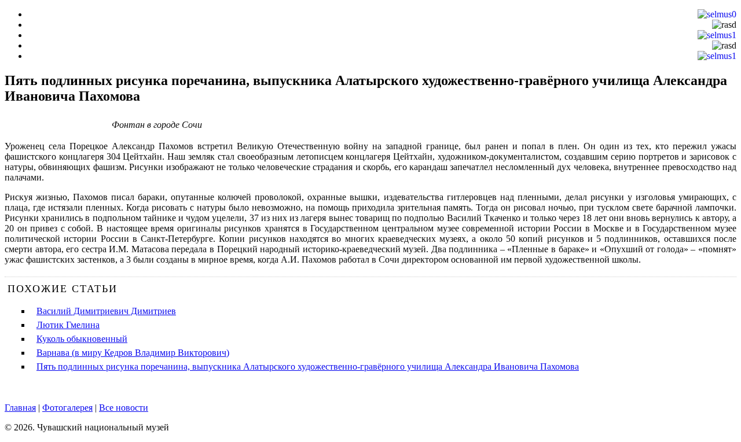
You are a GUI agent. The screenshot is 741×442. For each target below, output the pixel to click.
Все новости (123, 407)
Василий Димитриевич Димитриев (106, 311)
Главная (20, 407)
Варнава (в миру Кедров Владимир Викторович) (132, 353)
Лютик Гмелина (68, 325)
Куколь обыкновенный (81, 339)
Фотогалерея (67, 407)
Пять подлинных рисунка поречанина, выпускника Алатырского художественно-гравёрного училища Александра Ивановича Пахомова (307, 366)
